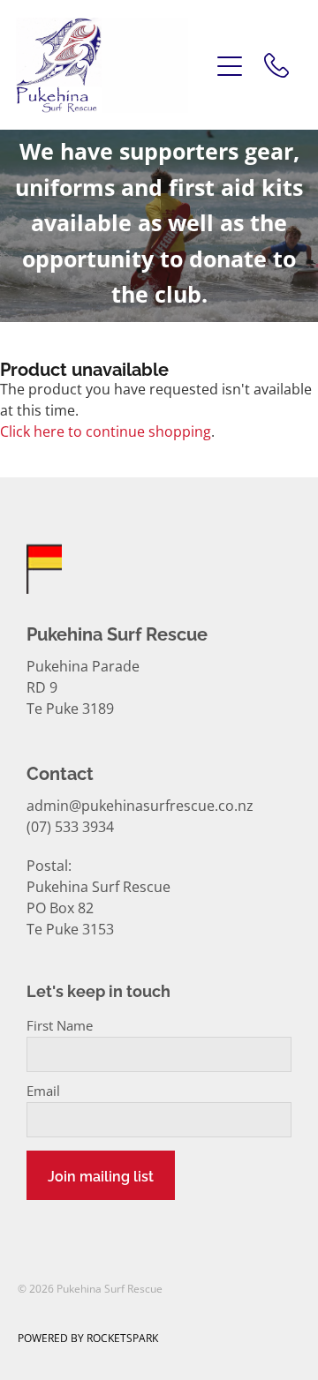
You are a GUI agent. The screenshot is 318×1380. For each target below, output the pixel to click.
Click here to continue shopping (105, 431)
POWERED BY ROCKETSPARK (88, 1338)
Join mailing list (101, 1175)
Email (43, 1091)
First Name (59, 1025)
